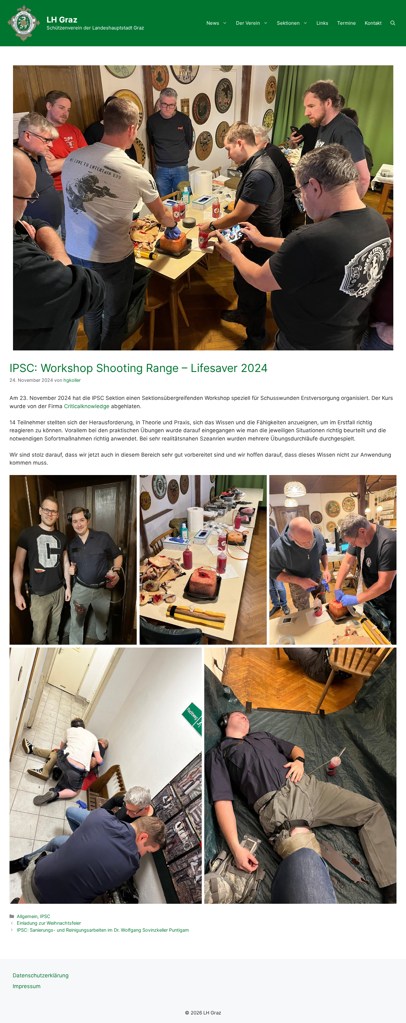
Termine (346, 23)
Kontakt (373, 23)
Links (322, 23)
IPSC (45, 916)
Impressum (27, 986)
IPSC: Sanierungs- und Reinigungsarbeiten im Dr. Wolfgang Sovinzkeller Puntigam (103, 930)
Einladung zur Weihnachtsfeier (49, 923)
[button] (393, 23)
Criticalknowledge (86, 406)
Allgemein (27, 916)
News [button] (212, 23)
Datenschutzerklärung (41, 975)
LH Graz (62, 19)
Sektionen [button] (288, 23)
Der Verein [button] (248, 23)
